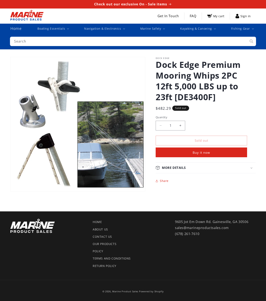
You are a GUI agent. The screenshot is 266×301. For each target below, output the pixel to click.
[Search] (251, 41)
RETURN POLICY (104, 266)
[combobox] (133, 41)
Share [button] (164, 181)
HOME (97, 222)
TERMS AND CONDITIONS (112, 258)
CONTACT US (102, 237)
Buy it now (201, 152)
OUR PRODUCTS (104, 244)
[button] (53, 28)
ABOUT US (100, 229)
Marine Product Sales (125, 291)
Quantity (161, 117)
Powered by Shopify (151, 291)
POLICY (98, 251)
